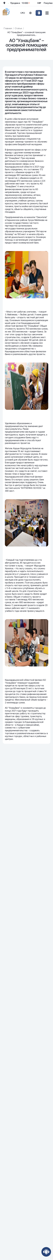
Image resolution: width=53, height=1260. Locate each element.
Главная (8, 28)
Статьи (18, 28)
